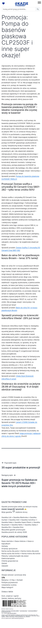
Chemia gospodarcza (10, 561)
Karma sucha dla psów (10, 551)
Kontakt (20, 580)
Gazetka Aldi (14, 520)
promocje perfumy (6, 611)
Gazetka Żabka (30, 525)
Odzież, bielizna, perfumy (11, 598)
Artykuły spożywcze (9, 549)
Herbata (5, 546)
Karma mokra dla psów (30, 551)
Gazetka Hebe (7, 522)
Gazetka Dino (18, 527)
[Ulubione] (3, 3)
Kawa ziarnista (7, 541)
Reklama (5, 580)
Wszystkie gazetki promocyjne (13, 530)
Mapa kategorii (7, 587)
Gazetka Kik (6, 527)
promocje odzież (15, 610)
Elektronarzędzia (8, 558)
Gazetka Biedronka (20, 517)
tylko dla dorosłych (11, 613)
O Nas (12, 580)
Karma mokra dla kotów (31, 553)
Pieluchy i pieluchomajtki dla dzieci (15, 556)
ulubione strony (20, 512)
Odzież (4, 563)
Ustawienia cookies (9, 585)
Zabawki (5, 566)
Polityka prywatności (10, 582)
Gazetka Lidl (6, 517)
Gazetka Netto (17, 525)
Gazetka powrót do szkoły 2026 (14, 532)
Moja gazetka (7, 512)
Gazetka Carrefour (28, 520)
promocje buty (23, 610)
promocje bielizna (32, 610)
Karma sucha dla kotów (11, 553)
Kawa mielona (20, 541)
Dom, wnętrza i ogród (10, 596)
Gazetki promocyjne (9, 507)
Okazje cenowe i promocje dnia (14, 575)
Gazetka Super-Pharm (23, 522)
